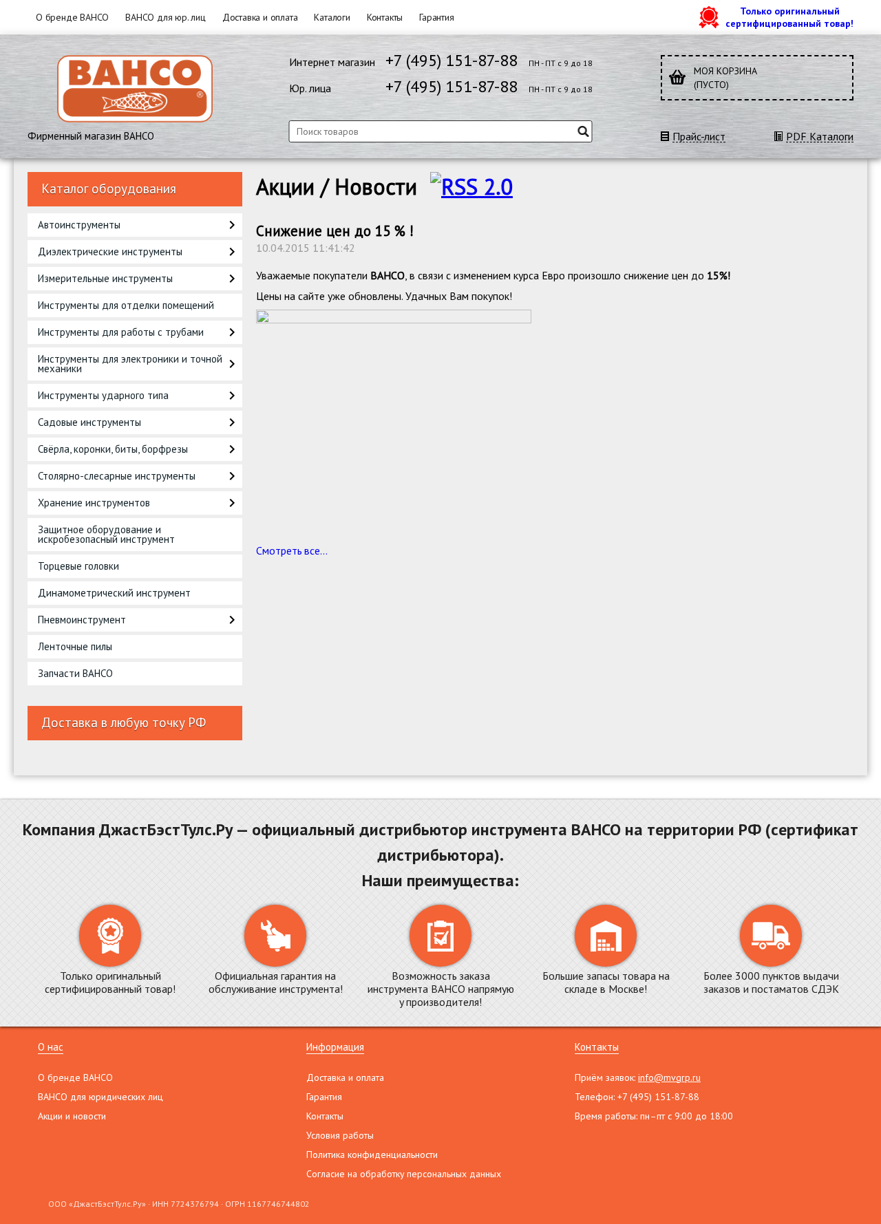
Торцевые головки (78, 565)
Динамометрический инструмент (114, 592)
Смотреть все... (292, 550)
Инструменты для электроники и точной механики (130, 363)
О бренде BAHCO (72, 17)
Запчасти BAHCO (75, 673)
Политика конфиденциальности (372, 1154)
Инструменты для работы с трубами (121, 332)
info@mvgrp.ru (669, 1077)
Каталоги (332, 17)
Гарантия (436, 17)
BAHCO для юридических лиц (100, 1097)
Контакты (385, 17)
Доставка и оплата (260, 17)
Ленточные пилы (75, 646)
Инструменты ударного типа (103, 395)
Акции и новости (72, 1116)
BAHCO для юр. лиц (165, 17)
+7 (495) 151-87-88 (451, 60)
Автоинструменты (79, 224)
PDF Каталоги (819, 136)
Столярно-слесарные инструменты (116, 475)
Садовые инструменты (89, 422)
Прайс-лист (698, 136)
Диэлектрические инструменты (110, 251)
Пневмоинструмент (82, 619)
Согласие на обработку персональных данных (403, 1174)
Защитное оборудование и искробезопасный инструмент (106, 534)
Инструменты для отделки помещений (126, 305)
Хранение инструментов (94, 502)
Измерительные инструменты (105, 278)
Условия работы (340, 1135)
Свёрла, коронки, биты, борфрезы (113, 448)
